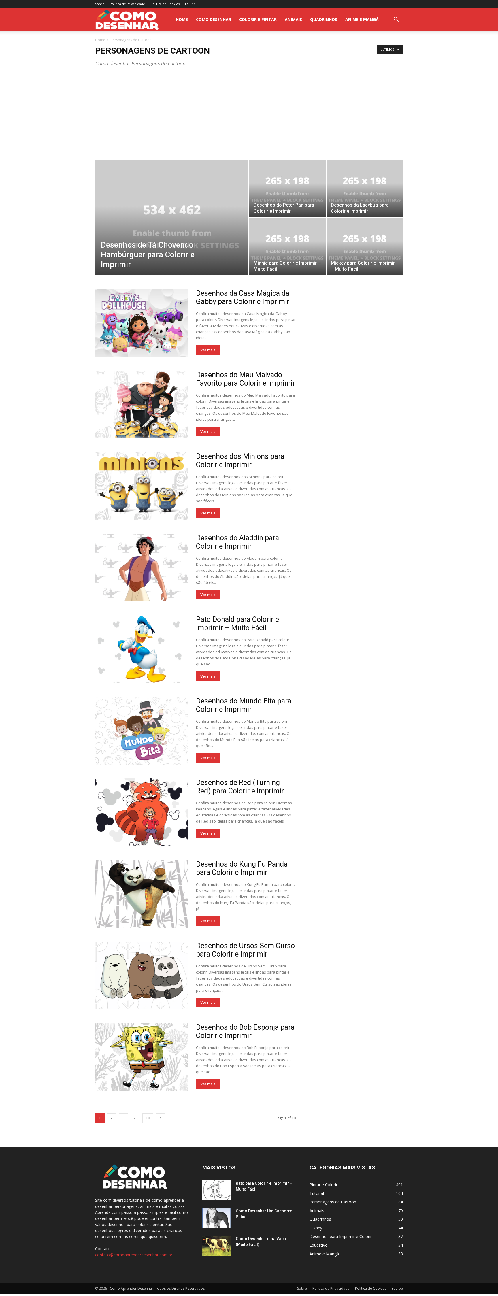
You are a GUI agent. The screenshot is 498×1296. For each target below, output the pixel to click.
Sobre (99, 4)
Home (100, 39)
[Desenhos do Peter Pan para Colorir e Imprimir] (287, 188)
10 (148, 1118)
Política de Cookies (165, 4)
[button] (396, 20)
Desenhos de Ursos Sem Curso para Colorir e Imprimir (245, 950)
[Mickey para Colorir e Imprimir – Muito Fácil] (365, 246)
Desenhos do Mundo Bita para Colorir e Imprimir (243, 705)
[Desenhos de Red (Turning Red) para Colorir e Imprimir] (141, 812)
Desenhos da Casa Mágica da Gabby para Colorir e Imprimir (242, 297)
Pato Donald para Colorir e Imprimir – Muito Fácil (237, 623)
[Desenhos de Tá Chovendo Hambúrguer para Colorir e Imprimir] (171, 226)
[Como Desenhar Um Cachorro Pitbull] (216, 1218)
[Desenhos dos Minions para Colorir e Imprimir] (141, 486)
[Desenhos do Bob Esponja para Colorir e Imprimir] (141, 1057)
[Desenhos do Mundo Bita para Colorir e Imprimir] (141, 731)
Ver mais (207, 350)
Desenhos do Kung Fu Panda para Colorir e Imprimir (242, 868)
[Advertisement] (249, 117)
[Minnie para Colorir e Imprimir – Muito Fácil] (287, 246)
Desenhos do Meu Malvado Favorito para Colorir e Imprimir (245, 379)
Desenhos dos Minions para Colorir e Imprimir (240, 460)
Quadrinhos (323, 19)
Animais (293, 19)
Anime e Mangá (362, 19)
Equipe (190, 4)
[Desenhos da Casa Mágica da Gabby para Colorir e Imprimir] (141, 323)
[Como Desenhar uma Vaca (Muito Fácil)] (216, 1246)
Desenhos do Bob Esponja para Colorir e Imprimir (245, 1031)
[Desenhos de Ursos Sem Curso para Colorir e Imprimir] (141, 975)
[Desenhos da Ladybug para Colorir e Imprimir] (365, 188)
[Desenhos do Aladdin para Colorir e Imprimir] (141, 567)
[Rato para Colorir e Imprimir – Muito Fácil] (216, 1190)
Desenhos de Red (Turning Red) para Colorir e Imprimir (240, 786)
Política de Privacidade (127, 4)
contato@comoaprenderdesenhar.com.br (133, 1254)
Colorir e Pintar (258, 19)
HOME (182, 19)
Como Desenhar (213, 19)
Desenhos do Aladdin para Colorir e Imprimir (237, 542)
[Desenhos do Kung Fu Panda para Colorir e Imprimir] (141, 894)
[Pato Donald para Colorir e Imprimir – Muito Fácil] (141, 649)
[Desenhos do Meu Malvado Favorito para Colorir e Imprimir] (141, 404)
